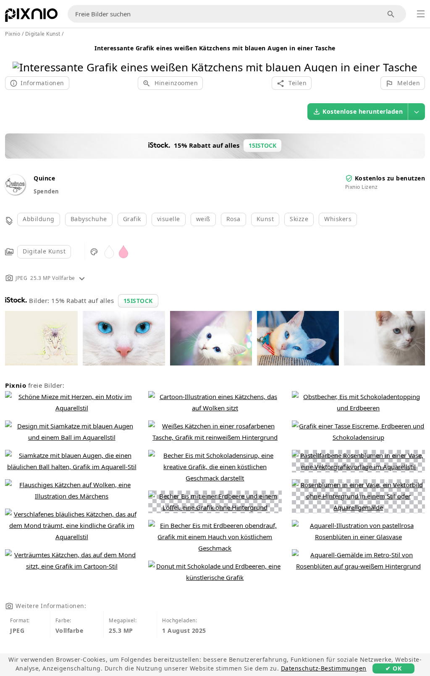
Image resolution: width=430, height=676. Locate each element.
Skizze (299, 219)
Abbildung (39, 219)
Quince (44, 178)
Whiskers (337, 219)
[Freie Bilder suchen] (391, 14)
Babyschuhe (89, 219)
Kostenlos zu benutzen (390, 178)
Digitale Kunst (44, 251)
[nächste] (408, 56)
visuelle (168, 219)
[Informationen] (81, 278)
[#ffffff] (109, 251)
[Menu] (421, 14)
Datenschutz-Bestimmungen (324, 668)
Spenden (46, 191)
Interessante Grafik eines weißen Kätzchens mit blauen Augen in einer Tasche (215, 48)
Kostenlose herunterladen (362, 111)
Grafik (132, 219)
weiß (203, 219)
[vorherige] (22, 56)
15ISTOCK (138, 301)
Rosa (233, 219)
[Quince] (15, 192)
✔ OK (393, 668)
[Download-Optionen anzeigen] (416, 111)
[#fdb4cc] (123, 251)
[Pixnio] (31, 16)
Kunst (265, 219)
